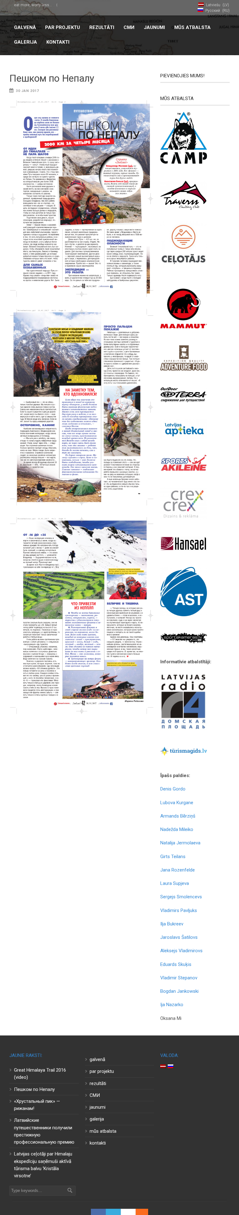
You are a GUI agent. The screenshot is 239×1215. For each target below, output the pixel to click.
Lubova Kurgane (176, 802)
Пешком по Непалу (51, 78)
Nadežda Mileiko (176, 829)
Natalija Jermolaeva (180, 843)
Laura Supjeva (174, 883)
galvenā (25, 27)
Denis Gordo (172, 789)
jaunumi (154, 27)
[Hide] (145, 1211)
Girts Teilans (172, 856)
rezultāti (101, 27)
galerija (25, 42)
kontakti (57, 42)
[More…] (138, 1211)
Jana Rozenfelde (177, 870)
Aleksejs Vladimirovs (181, 950)
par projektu (62, 27)
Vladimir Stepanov (178, 978)
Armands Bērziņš (177, 816)
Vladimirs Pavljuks (178, 910)
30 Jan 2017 (27, 91)
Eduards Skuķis (175, 964)
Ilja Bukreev (171, 924)
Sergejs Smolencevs (181, 897)
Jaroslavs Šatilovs (179, 937)
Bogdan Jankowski (179, 991)
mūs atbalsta (192, 27)
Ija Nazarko (171, 1004)
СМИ (129, 27)
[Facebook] (98, 1212)
